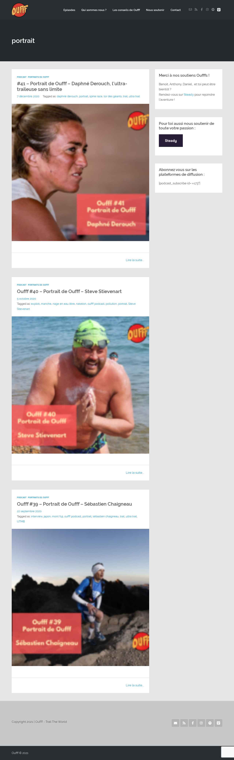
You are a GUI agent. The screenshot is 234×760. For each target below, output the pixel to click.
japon (47, 516)
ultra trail (134, 96)
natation (81, 303)
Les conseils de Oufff (126, 10)
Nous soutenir (155, 10)
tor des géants (113, 96)
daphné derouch (67, 96)
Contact (176, 10)
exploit (35, 303)
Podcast (22, 77)
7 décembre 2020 (28, 96)
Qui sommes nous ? (93, 10)
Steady (189, 94)
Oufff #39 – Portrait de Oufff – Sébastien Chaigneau (74, 504)
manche (46, 303)
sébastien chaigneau (106, 516)
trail (125, 96)
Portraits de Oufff (38, 77)
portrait (83, 96)
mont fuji (57, 516)
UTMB (21, 521)
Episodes (69, 10)
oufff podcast (96, 303)
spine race (95, 96)
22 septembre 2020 (29, 511)
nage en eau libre (64, 303)
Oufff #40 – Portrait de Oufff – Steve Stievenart (69, 291)
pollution (111, 303)
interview (36, 516)
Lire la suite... (135, 260)
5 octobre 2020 (26, 298)
